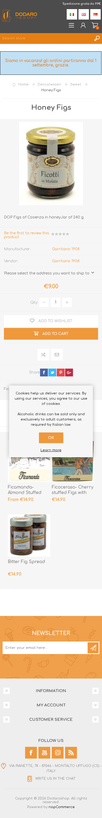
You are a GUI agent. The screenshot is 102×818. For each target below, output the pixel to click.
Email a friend (57, 355)
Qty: (34, 302)
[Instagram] (58, 753)
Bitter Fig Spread (26, 561)
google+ (69, 372)
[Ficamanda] (29, 461)
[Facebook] (31, 753)
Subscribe (93, 647)
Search (97, 38)
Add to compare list (43, 355)
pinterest (61, 372)
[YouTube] (44, 753)
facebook (44, 372)
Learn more (51, 450)
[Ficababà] (29, 535)
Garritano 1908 (66, 249)
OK (51, 438)
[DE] (95, 14)
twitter (52, 372)
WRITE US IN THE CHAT (55, 778)
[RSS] (71, 753)
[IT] (72, 14)
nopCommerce (62, 807)
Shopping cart (95, 25)
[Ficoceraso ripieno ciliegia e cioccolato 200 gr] (73, 461)
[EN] (83, 14)
